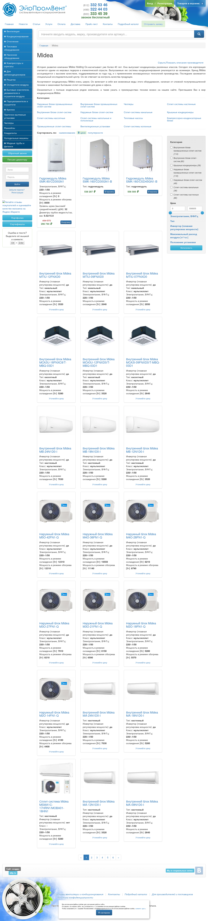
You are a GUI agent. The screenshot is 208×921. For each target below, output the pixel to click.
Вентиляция (13, 31)
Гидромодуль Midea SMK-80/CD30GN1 (52, 180)
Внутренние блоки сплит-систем (54, 112)
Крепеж (10, 109)
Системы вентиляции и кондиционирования (78, 894)
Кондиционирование (17, 36)
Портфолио (17, 217)
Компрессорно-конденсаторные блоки (184, 119)
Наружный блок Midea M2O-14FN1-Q (54, 714)
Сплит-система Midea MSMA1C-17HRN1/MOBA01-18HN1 (54, 806)
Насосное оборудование (11, 56)
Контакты (108, 24)
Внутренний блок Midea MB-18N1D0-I (99, 450)
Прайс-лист (91, 24)
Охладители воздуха (17, 84)
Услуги (48, 24)
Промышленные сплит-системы (54, 126)
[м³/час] (183, 235)
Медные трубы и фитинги (14, 144)
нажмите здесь (140, 908)
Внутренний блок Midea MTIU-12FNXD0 (55, 275)
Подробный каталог (128, 24)
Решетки (11, 79)
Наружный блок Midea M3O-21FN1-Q (98, 624)
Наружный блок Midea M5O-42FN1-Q (54, 535)
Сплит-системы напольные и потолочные (95, 119)
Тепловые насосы (133, 118)
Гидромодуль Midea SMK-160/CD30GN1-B (97, 180)
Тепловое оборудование (11, 48)
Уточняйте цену (56, 309)
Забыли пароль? (17, 189)
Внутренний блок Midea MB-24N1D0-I (55, 450)
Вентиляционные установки (95, 126)
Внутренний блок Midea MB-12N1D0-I (142, 450)
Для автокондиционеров (14, 73)
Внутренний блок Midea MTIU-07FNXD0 (142, 275)
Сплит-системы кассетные (51, 118)
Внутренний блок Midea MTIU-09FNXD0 (99, 275)
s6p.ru (13, 872)
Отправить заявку (153, 24)
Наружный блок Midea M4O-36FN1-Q (98, 535)
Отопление (12, 41)
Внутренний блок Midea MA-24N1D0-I (99, 714)
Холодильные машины (16, 138)
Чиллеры (9, 122)
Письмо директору (17, 159)
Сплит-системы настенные (181, 104)
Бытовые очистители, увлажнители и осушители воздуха (16, 93)
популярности (95, 132)
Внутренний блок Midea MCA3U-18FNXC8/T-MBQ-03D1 (55, 362)
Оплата (61, 24)
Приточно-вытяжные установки (15, 116)
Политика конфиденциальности (75, 897)
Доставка (75, 24)
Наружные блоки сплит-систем (96, 112)
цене (83, 132)
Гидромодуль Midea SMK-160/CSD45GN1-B (141, 180)
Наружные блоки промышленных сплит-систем (54, 105)
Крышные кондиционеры (180, 112)
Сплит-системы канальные (138, 112)
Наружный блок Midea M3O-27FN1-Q (54, 624)
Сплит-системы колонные (137, 126)
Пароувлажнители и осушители (16, 103)
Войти (17, 184)
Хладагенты (10, 133)
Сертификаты (17, 224)
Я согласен (104, 912)
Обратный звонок (17, 153)
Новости (23, 24)
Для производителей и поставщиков (172, 894)
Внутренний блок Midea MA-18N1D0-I (142, 714)
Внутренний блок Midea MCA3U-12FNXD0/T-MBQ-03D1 (99, 362)
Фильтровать (186, 247)
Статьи (36, 24)
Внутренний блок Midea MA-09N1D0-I (142, 803)
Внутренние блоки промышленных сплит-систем (98, 105)
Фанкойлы (9, 128)
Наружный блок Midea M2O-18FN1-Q (141, 624)
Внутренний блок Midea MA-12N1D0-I (99, 803)
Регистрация (17, 192)
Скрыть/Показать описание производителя (180, 62)
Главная (9, 24)
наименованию (67, 132)
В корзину (66, 222)
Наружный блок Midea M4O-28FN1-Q (141, 535)
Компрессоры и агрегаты (13, 64)
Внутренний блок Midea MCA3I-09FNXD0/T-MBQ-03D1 (143, 362)
